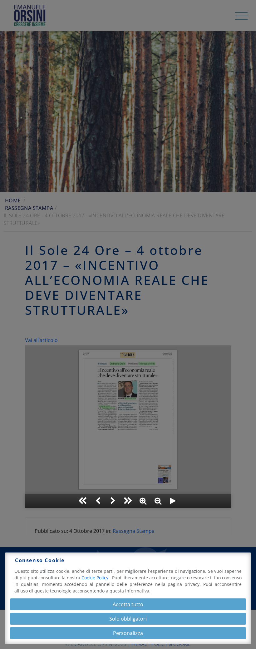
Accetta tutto (128, 604)
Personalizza (128, 633)
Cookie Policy (95, 578)
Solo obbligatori (128, 618)
